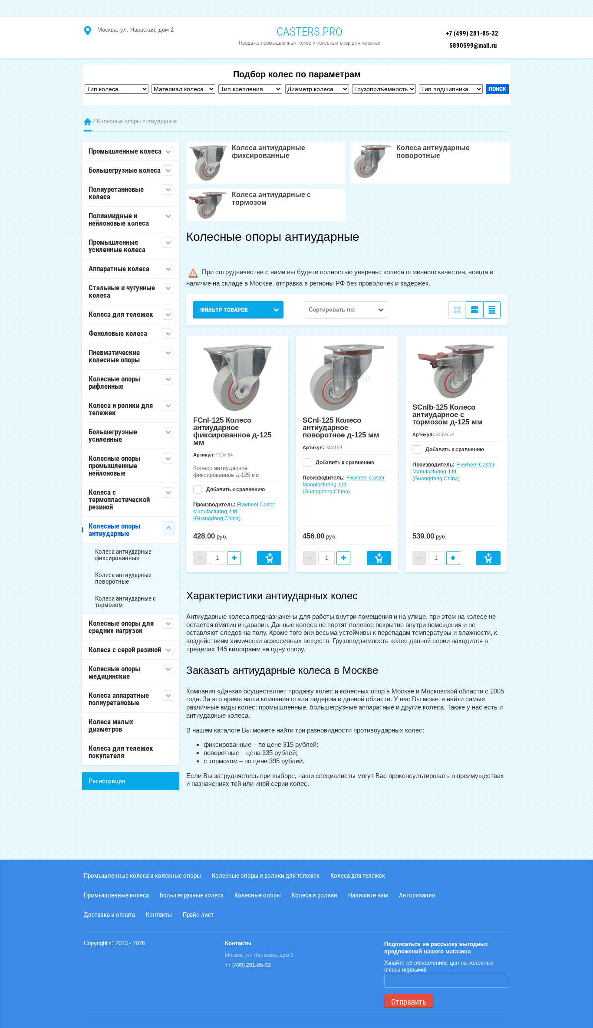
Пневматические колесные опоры (114, 356)
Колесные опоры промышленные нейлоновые (114, 465)
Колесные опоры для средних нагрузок (121, 627)
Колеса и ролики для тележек (121, 409)
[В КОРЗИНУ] (269, 558)
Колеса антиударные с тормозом (125, 601)
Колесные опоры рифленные (114, 382)
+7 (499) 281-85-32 (472, 33)
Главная (88, 121)
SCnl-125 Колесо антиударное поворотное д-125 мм (341, 427)
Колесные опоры (257, 895)
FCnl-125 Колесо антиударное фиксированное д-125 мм (232, 431)
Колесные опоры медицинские (114, 672)
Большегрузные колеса (125, 170)
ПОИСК (497, 88)
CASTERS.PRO (310, 32)
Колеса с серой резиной (125, 649)
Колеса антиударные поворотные (123, 578)
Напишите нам (368, 895)
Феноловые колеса (118, 333)
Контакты (159, 914)
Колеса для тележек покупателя (121, 752)
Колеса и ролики (314, 895)
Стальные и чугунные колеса (122, 291)
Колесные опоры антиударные (114, 530)
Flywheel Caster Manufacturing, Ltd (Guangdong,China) (234, 512)
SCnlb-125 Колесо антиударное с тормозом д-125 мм (447, 414)
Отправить (408, 1001)
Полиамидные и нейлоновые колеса (119, 219)
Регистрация (107, 781)
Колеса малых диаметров (111, 725)
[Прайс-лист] (492, 310)
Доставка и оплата (109, 914)
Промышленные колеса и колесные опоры (142, 875)
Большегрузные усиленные (113, 435)
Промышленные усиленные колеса (117, 246)
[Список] (474, 310)
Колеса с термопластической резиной (119, 499)
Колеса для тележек (121, 314)
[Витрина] (457, 310)
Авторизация (417, 895)
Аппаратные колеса (119, 268)
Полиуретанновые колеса (116, 193)
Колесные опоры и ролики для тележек (266, 875)
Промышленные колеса (125, 151)
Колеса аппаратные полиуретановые (119, 699)
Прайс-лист (198, 914)
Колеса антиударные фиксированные (123, 555)
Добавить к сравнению (235, 489)
